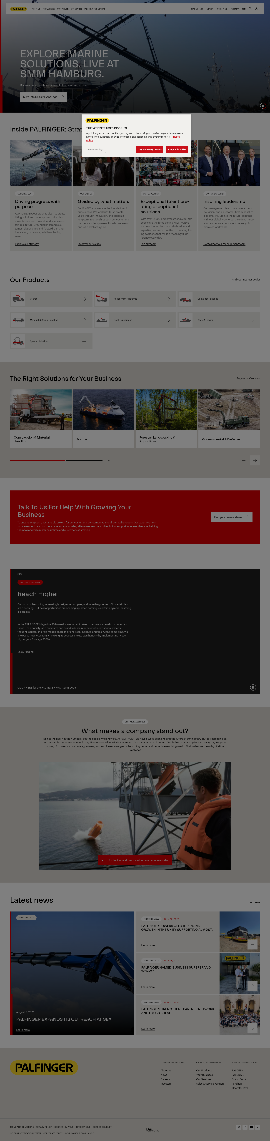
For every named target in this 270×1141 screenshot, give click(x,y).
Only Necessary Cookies (150, 149)
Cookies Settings (95, 149)
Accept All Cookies (177, 149)
